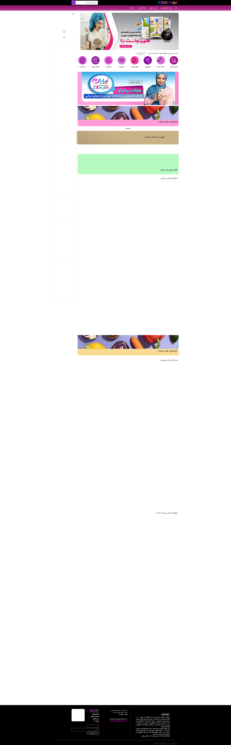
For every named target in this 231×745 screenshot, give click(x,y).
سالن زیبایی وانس (135, 203)
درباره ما (96, 721)
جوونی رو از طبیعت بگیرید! (155, 136)
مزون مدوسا (136, 556)
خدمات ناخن (160, 67)
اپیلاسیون (148, 67)
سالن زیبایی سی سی (134, 185)
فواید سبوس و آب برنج (169, 169)
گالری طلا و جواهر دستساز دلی (131, 422)
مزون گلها (137, 647)
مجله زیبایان (95, 714)
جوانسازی (108, 67)
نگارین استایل (136, 665)
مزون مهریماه (136, 520)
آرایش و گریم (173, 67)
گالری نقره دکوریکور (134, 404)
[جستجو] (74, 2)
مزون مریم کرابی (135, 593)
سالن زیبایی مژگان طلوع (133, 294)
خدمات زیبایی (95, 716)
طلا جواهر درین (136, 476)
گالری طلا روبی (136, 440)
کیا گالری (137, 495)
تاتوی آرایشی (134, 67)
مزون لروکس (136, 538)
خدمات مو (82, 67)
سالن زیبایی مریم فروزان (133, 239)
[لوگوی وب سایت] (167, 3)
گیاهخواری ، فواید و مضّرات (168, 121)
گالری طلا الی (136, 458)
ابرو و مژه (121, 67)
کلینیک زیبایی (95, 67)
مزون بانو (137, 684)
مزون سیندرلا (136, 574)
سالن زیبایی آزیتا (135, 257)
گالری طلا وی (136, 367)
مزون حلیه (137, 611)
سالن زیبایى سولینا (135, 276)
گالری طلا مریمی (135, 385)
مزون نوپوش (136, 629)
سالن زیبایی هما (135, 312)
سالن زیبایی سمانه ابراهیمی (132, 221)
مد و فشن (96, 719)
